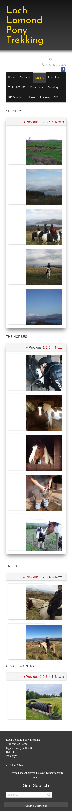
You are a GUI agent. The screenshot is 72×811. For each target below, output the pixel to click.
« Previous (30, 122)
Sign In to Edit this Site (36, 806)
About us (25, 77)
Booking (53, 87)
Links (32, 97)
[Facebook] (63, 69)
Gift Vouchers (16, 97)
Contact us (37, 87)
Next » (59, 122)
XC (56, 97)
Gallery (39, 77)
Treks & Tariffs (17, 87)
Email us (60, 59)
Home (12, 77)
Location (53, 77)
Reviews (45, 97)
